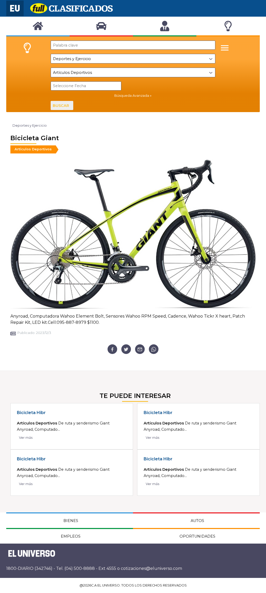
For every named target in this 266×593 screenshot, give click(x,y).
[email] (140, 349)
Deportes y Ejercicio (29, 125)
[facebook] (112, 349)
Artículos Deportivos (33, 149)
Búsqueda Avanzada (131, 96)
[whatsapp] (154, 349)
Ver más (25, 438)
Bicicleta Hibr (31, 412)
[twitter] (126, 349)
